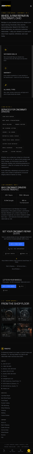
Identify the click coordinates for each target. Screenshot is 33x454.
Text (6, 290)
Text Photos (11, 253)
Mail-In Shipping (5, 425)
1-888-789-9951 (7, 366)
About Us (3, 422)
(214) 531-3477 (7, 363)
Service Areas (4, 430)
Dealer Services (5, 427)
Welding (3, 413)
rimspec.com (6, 388)
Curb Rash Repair (5, 395)
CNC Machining (5, 405)
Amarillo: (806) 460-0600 (9, 373)
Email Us (25, 253)
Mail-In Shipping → (11, 266)
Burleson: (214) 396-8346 (9, 368)
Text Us (5, 376)
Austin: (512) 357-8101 (8, 371)
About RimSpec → (16, 269)
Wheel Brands (4, 432)
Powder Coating (5, 403)
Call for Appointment (17, 248)
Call (22, 286)
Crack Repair (4, 400)
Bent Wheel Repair (6, 398)
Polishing (3, 410)
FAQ (2, 437)
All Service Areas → (22, 266)
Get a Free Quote (16, 244)
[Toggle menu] (31, 6)
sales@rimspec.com (8, 378)
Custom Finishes (5, 415)
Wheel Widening (5, 408)
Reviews (3, 434)
